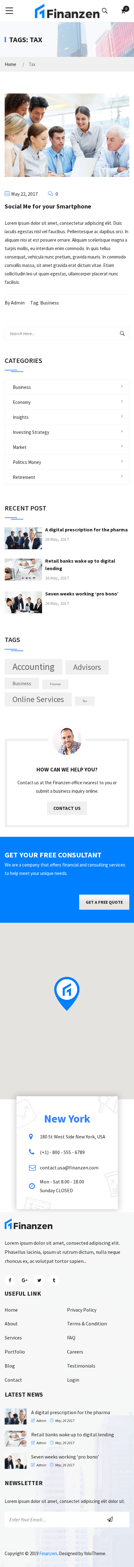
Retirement (24, 477)
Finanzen (48, 1553)
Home (10, 64)
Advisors (87, 667)
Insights (21, 417)
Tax (85, 701)
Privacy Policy (81, 1310)
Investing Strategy (31, 432)
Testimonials (81, 1366)
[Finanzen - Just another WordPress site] (67, 10)
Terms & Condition (87, 1323)
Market (19, 447)
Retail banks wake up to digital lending (72, 1434)
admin (18, 302)
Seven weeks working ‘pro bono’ (81, 593)
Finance (55, 684)
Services (13, 1337)
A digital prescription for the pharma (86, 529)
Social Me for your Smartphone (48, 206)
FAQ (71, 1337)
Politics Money (27, 462)
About (11, 1323)
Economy (22, 402)
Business (49, 302)
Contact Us (67, 808)
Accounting (33, 666)
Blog (10, 1366)
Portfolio (15, 1352)
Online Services (38, 699)
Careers (75, 1352)
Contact (13, 1380)
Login (73, 1380)
